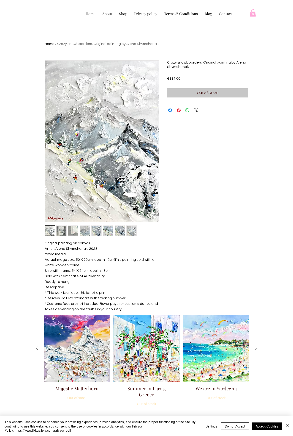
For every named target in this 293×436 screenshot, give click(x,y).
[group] (146, 372)
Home (49, 44)
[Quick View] (77, 348)
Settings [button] (211, 426)
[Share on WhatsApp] (187, 110)
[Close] (287, 426)
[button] (253, 13)
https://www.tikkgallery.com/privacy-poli (43, 430)
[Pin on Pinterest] (179, 110)
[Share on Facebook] (170, 110)
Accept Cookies (267, 426)
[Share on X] (196, 110)
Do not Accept (235, 426)
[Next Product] (256, 348)
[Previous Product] (37, 348)
